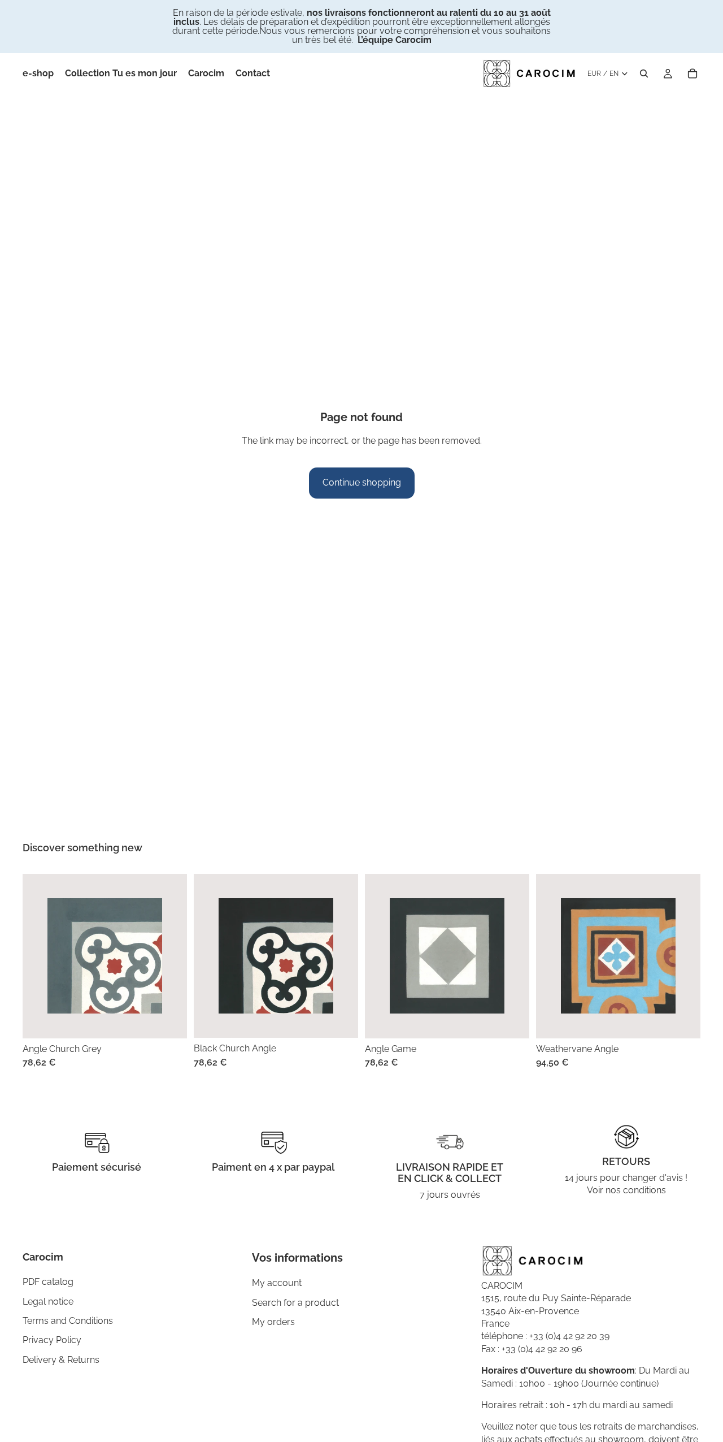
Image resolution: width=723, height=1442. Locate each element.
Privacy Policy (52, 1340)
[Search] (643, 73)
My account (277, 1283)
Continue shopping (362, 482)
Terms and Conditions (68, 1320)
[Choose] (169, 1021)
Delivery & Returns (61, 1359)
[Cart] (692, 73)
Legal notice (48, 1301)
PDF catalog (48, 1281)
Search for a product (295, 1302)
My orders (273, 1322)
